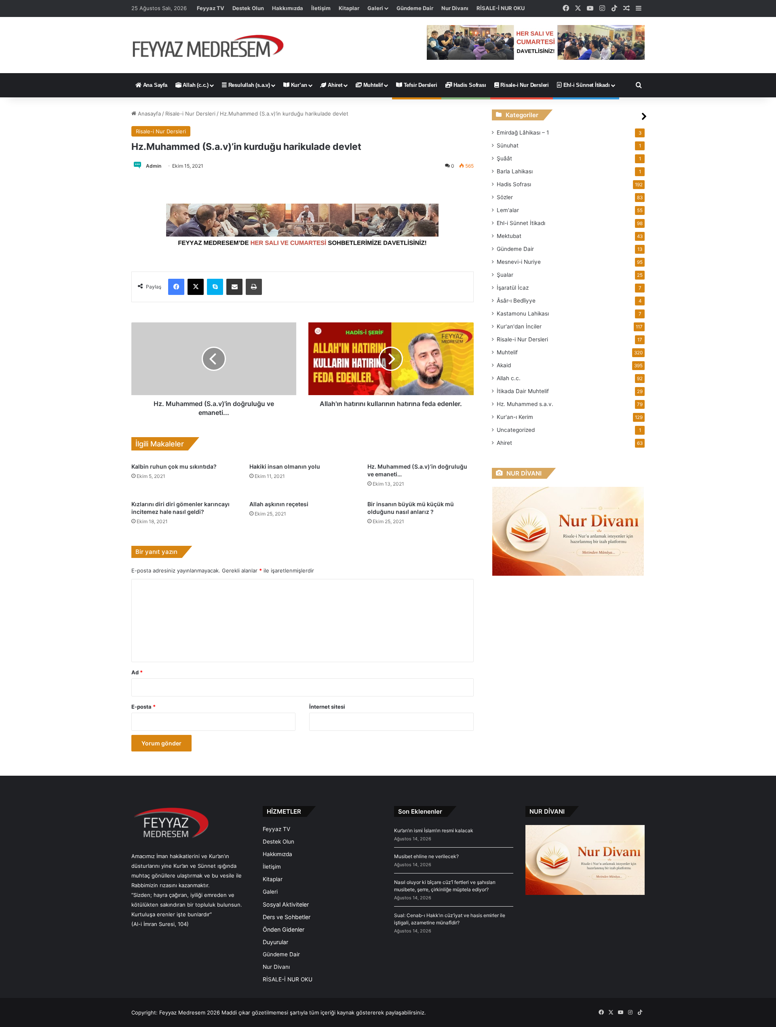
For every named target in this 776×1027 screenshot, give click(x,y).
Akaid (504, 365)
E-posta (143, 706)
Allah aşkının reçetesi (278, 504)
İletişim (321, 8)
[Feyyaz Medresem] (212, 45)
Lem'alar (508, 210)
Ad (137, 672)
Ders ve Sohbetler (286, 916)
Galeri (375, 8)
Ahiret (334, 85)
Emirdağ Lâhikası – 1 (523, 132)
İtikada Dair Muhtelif (523, 391)
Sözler (505, 197)
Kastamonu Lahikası (523, 313)
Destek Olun (248, 8)
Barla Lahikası (515, 171)
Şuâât (504, 158)
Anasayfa (148, 113)
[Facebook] (176, 287)
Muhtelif (372, 85)
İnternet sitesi (327, 706)
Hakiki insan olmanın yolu (284, 466)
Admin (153, 166)
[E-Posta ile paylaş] (234, 287)
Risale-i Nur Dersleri (524, 85)
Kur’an (298, 85)
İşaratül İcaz (513, 287)
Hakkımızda (287, 8)
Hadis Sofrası (469, 85)
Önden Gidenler (283, 929)
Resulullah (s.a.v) (248, 85)
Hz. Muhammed (525, 404)
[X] (196, 287)
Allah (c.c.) (195, 85)
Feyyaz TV (210, 8)
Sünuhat (508, 145)
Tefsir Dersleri (419, 85)
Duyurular (275, 942)
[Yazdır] (254, 287)
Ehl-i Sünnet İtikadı (586, 85)
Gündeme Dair (414, 8)
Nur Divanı (454, 8)
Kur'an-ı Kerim (515, 417)
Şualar (505, 274)
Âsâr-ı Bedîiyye (516, 300)
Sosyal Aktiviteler (286, 904)
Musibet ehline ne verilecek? (426, 856)
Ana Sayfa (154, 85)
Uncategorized (516, 430)
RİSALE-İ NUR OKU (501, 8)
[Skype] (215, 287)
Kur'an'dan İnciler (519, 326)
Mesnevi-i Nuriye (519, 262)
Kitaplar (349, 8)
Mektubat (509, 236)
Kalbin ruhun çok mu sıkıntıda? (174, 466)
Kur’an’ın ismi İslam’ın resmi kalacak (433, 830)
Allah (509, 378)
